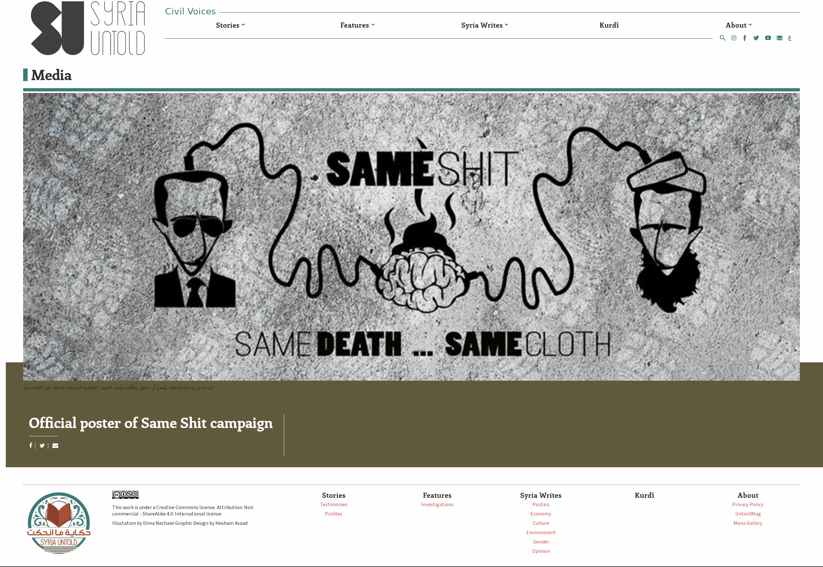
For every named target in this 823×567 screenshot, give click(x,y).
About (736, 25)
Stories (228, 25)
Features (354, 25)
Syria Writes (482, 25)
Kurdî (609, 25)
